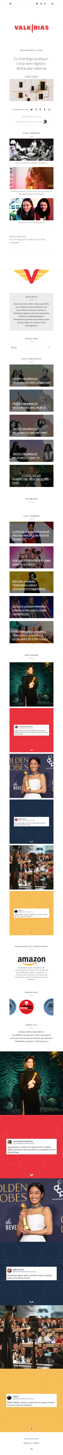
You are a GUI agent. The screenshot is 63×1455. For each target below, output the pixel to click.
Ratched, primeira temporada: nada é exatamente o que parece (28, 585)
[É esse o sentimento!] (31, 822)
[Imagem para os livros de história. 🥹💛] (31, 867)
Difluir (37, 1443)
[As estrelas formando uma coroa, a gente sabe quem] (31, 684)
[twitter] (31, 109)
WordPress (27, 1443)
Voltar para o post (31, 50)
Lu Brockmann (40, 1041)
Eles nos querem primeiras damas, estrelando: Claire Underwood (29, 610)
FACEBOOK (31, 499)
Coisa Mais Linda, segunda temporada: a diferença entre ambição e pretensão (30, 635)
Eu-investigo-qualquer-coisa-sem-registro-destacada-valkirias (31, 63)
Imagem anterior (31, 76)
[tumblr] (45, 109)
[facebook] (36, 109)
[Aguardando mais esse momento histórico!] (31, 730)
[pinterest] (40, 109)
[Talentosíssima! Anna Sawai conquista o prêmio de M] (31, 776)
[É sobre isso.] (31, 913)
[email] (49, 109)
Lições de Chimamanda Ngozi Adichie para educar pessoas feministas (30, 535)
